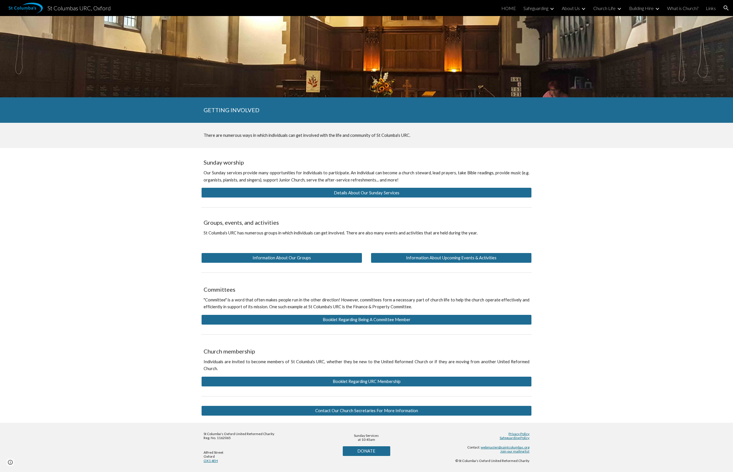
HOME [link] (508, 8)
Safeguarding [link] (535, 8)
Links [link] (711, 8)
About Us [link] (571, 8)
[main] (366, 110)
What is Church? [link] (682, 8)
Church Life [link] (604, 8)
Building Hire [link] (641, 8)
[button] (726, 8)
